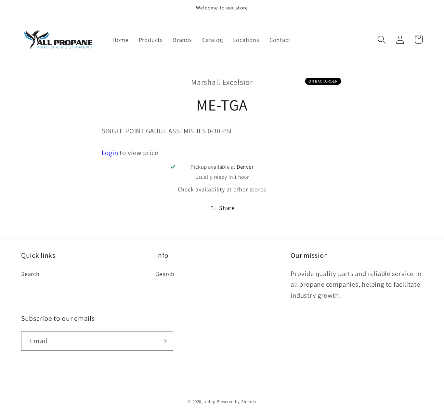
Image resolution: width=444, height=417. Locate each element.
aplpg (209, 401)
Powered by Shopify (236, 401)
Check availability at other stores (222, 189)
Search (30, 274)
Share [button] (227, 207)
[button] (381, 39)
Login (110, 152)
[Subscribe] (163, 341)
